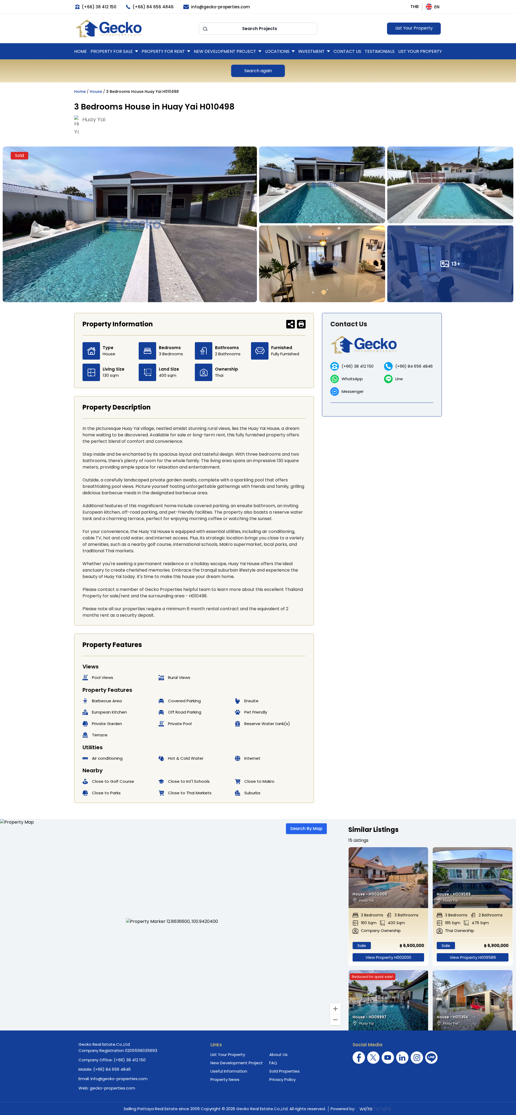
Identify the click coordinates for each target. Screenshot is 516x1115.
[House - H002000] (388, 877)
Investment (311, 51)
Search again (258, 71)
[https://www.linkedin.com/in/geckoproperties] (402, 1057)
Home (80, 51)
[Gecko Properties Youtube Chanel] (388, 1057)
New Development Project (225, 51)
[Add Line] (431, 1057)
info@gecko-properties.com (119, 1078)
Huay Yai (93, 119)
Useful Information (228, 1071)
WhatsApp (352, 379)
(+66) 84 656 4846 (414, 366)
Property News (224, 1079)
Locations (277, 51)
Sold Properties (284, 1071)
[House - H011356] (473, 1000)
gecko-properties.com (112, 1088)
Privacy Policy (282, 1079)
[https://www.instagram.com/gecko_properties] (417, 1057)
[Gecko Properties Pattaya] (134, 28)
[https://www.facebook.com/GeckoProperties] (359, 1057)
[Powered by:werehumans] (375, 1108)
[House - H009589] (473, 877)
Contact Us (347, 51)
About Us (278, 1054)
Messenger (353, 391)
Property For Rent (163, 51)
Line (399, 379)
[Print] (301, 324)
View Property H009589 (473, 957)
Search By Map (306, 828)
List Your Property (414, 28)
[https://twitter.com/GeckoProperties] (373, 1057)
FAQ (273, 1063)
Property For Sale (112, 51)
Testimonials (380, 51)
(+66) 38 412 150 (358, 366)
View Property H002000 (388, 957)
